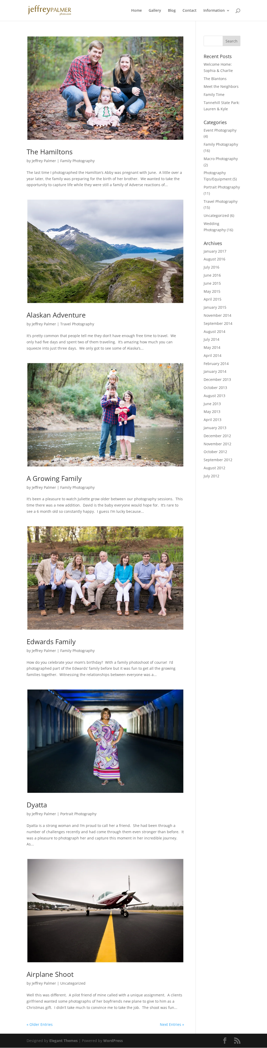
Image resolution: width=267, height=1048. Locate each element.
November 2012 (217, 443)
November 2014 (217, 315)
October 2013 (215, 387)
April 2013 (212, 419)
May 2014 (212, 347)
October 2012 (215, 451)
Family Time (214, 94)
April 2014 (212, 355)
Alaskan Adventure (56, 315)
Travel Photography (77, 323)
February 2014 (216, 363)
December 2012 (217, 435)
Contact (190, 11)
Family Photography (77, 160)
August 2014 (214, 331)
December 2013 (217, 379)
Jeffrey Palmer (44, 160)
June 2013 (212, 403)
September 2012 (218, 459)
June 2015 (212, 283)
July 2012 (211, 475)
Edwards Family (51, 641)
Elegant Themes (63, 1040)
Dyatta (37, 804)
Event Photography (220, 130)
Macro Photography (221, 158)
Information (214, 11)
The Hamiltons (49, 151)
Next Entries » (172, 1024)
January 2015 (215, 307)
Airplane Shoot (50, 974)
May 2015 (212, 291)
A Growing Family (54, 478)
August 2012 (214, 467)
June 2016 (212, 275)
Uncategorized (73, 983)
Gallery (155, 11)
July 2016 (211, 267)
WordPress (113, 1040)
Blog (172, 11)
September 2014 (218, 323)
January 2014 (215, 371)
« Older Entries (40, 1024)
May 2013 (212, 411)
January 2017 (215, 251)
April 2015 (212, 299)
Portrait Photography (78, 813)
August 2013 (214, 395)
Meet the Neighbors (221, 86)
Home (136, 11)
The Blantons (215, 78)
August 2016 (214, 259)
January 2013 (215, 427)
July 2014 (211, 339)
